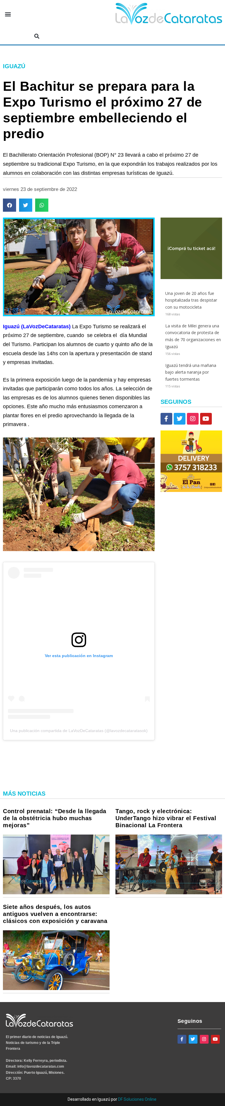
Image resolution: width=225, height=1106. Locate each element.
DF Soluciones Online (137, 1099)
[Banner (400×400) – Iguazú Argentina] (191, 277)
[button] (8, 14)
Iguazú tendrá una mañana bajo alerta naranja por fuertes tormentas (190, 372)
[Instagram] (193, 419)
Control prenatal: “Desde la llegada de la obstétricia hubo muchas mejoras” (54, 818)
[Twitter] (179, 419)
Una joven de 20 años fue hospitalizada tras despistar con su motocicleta (191, 300)
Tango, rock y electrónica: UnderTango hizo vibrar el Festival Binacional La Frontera (165, 818)
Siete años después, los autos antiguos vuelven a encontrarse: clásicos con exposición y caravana (55, 914)
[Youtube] (206, 419)
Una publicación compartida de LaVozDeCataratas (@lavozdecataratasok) (79, 730)
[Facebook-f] (166, 419)
